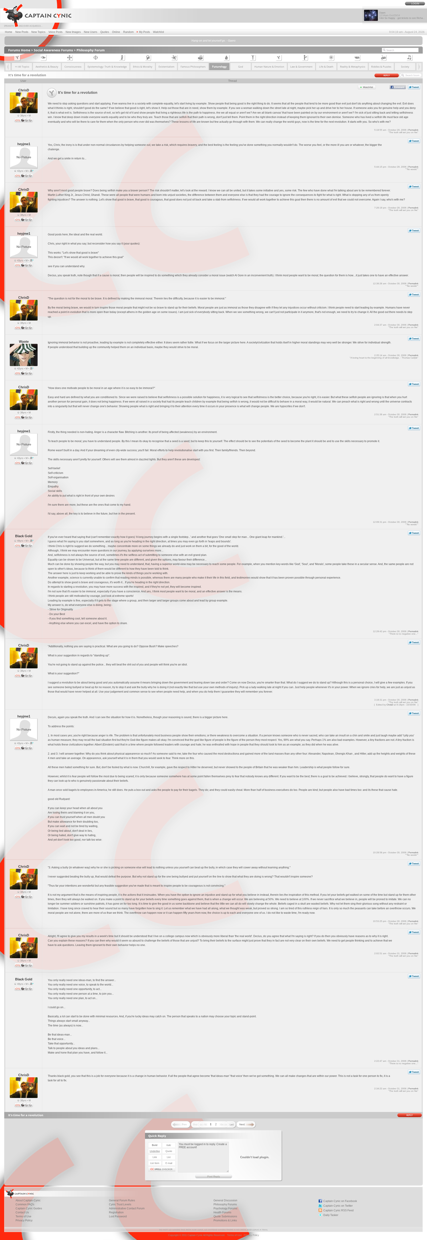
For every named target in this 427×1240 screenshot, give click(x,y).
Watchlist (158, 32)
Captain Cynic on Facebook (340, 1201)
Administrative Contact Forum (127, 1208)
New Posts (21, 32)
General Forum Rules (122, 1200)
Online (116, 32)
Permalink (413, 130)
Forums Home (19, 50)
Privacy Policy (24, 1220)
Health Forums (222, 1212)
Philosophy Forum (91, 50)
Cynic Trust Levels (120, 1204)
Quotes (104, 32)
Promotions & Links (225, 1220)
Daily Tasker (330, 1215)
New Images (73, 32)
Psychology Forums (225, 1208)
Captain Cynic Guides (29, 1208)
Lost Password (118, 1216)
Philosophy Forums (225, 1204)
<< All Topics (22, 66)
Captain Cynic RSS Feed (338, 1210)
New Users (90, 32)
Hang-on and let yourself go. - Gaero (213, 40)
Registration (116, 1212)
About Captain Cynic (28, 1200)
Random (128, 32)
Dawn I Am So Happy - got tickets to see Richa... (402, 15)
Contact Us (22, 1212)
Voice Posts (55, 32)
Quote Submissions (225, 1216)
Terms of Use (23, 1216)
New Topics (38, 32)
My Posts (144, 32)
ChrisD (390, 704)
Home (8, 32)
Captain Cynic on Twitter (338, 1205)
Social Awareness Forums (53, 50)
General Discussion (225, 1200)
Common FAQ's (25, 1204)
